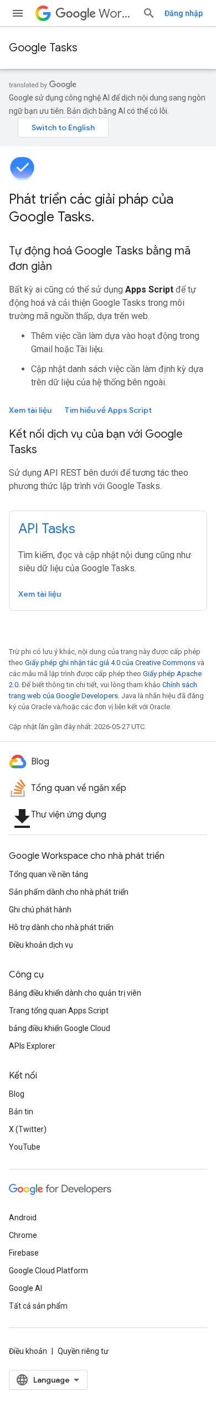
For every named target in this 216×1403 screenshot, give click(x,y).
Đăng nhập (183, 13)
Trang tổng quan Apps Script (59, 1010)
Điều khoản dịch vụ (41, 944)
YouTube (24, 1146)
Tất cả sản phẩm (38, 1305)
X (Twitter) (28, 1129)
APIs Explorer (32, 1045)
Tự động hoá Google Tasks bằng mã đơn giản (100, 258)
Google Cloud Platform (48, 1270)
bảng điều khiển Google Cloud (59, 1028)
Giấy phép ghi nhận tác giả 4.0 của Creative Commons (110, 662)
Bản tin (21, 1111)
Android (23, 1217)
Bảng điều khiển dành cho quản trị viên (75, 993)
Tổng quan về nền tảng (48, 874)
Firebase (24, 1252)
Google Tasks (43, 48)
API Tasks (46, 528)
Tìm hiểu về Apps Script (108, 410)
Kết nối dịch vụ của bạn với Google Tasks (96, 441)
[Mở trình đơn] (18, 13)
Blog (16, 1094)
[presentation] (108, 208)
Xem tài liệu (30, 410)
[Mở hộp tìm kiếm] (149, 13)
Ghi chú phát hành (40, 909)
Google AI (25, 1288)
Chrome (23, 1235)
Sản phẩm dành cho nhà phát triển (68, 891)
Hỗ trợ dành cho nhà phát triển (61, 927)
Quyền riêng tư (83, 1351)
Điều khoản (28, 1351)
